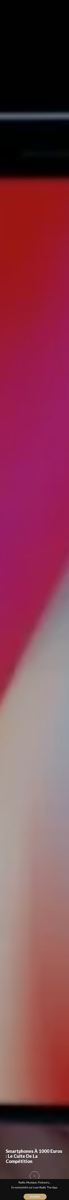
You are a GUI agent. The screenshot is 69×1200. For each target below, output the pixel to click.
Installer (35, 1196)
